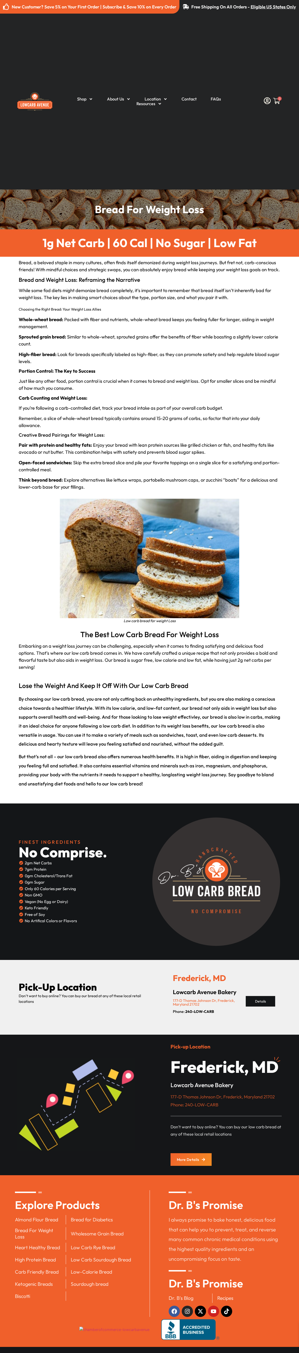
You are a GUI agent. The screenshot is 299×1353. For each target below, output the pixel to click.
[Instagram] (187, 1311)
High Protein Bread (35, 1259)
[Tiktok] (226, 1311)
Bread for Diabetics (92, 1219)
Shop (81, 99)
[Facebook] (174, 1311)
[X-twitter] (200, 1311)
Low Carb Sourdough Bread (101, 1259)
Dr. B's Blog (181, 1298)
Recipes (225, 1298)
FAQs (216, 99)
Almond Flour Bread (36, 1219)
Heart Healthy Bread (37, 1247)
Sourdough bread (89, 1284)
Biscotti (22, 1296)
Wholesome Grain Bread (97, 1233)
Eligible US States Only (273, 7)
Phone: (193, 1011)
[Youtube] (213, 1311)
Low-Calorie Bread (91, 1272)
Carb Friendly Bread (37, 1272)
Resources (145, 103)
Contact (189, 99)
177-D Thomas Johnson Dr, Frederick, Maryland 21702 (204, 1002)
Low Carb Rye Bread (93, 1247)
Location (153, 99)
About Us (115, 99)
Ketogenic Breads (34, 1284)
